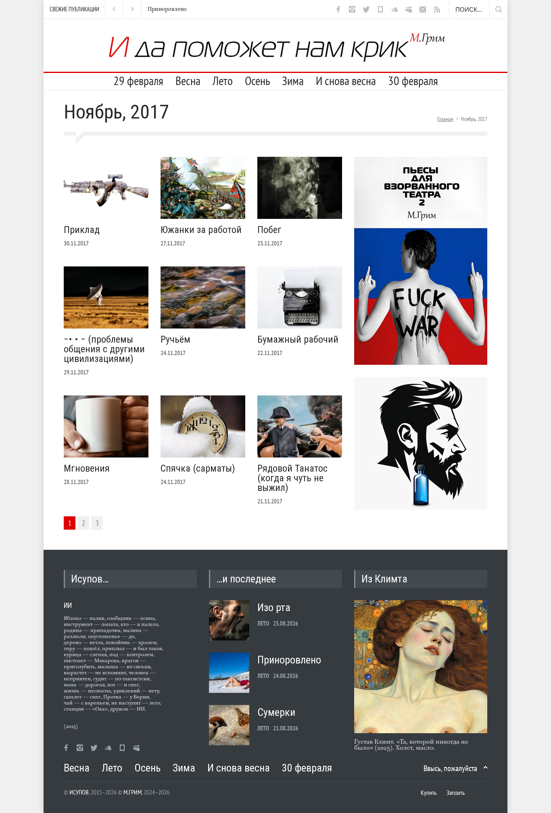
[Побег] (299, 188)
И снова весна (346, 80)
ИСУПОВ (79, 792)
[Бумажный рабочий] (299, 297)
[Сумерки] (229, 725)
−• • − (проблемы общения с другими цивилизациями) (104, 349)
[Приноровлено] (229, 673)
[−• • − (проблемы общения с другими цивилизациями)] (106, 297)
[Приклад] (106, 188)
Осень (257, 80)
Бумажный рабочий (297, 339)
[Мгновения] (106, 426)
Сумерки (276, 712)
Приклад (82, 229)
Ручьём (175, 339)
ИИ (68, 605)
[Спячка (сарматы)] (203, 426)
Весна (187, 80)
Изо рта (273, 607)
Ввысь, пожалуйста (450, 768)
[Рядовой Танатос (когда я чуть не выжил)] (299, 426)
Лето (223, 80)
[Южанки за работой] (203, 188)
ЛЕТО (263, 623)
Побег (269, 229)
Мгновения (87, 468)
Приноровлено (157, 9)
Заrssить (456, 792)
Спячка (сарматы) (198, 468)
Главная (445, 119)
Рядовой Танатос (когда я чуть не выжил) (292, 478)
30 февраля (413, 80)
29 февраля (138, 80)
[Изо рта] (229, 620)
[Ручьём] (203, 297)
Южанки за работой (201, 229)
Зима (293, 80)
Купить (428, 792)
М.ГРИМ (132, 792)
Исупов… (90, 579)
